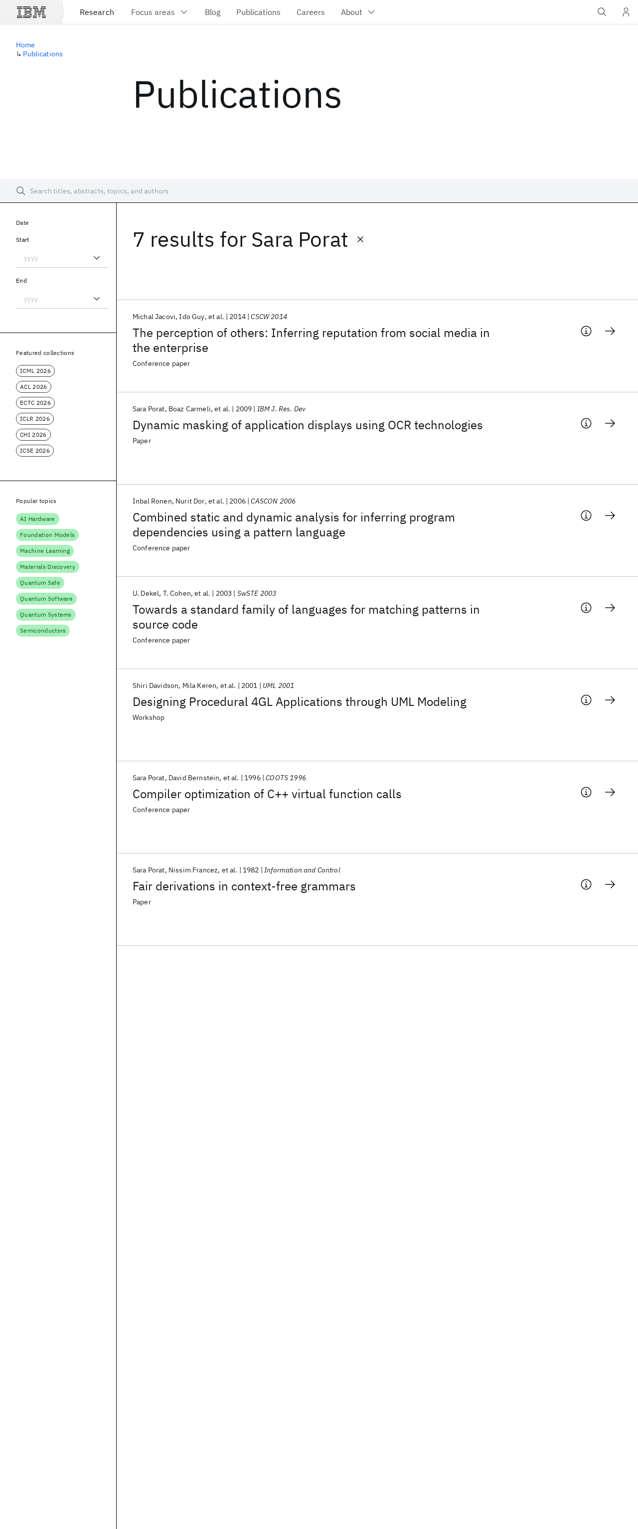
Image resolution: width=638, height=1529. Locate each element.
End (21, 280)
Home (25, 44)
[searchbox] (319, 191)
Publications (43, 53)
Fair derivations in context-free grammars (244, 885)
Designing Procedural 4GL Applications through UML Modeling (300, 701)
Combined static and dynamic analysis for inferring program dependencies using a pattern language (294, 524)
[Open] (97, 258)
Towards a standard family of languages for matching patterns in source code (306, 617)
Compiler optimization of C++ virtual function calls (267, 793)
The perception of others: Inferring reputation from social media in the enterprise (311, 340)
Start (22, 239)
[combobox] (62, 258)
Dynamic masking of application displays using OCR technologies (308, 424)
